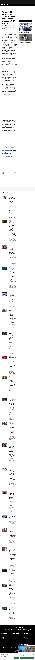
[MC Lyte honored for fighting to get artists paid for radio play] (4, 294)
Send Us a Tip (15, 637)
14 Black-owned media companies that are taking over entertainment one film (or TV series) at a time (12, 383)
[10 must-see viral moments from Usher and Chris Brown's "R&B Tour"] (4, 608)
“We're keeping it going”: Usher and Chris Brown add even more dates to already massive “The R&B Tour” (12, 475)
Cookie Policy (5, 656)
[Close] (34, 654)
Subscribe (25, 634)
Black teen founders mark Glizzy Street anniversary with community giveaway (24, 32)
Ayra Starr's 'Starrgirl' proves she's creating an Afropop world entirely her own (12, 534)
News (3, 9)
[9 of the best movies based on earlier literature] (4, 570)
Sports (10, 332)
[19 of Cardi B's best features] (4, 516)
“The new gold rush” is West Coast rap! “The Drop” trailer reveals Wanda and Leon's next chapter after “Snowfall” (12, 429)
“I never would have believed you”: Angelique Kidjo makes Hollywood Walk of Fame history (12, 362)
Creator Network (4, 639)
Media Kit (14, 638)
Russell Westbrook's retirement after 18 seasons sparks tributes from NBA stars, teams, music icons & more (12, 591)
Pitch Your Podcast (4, 638)
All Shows (2, 634)
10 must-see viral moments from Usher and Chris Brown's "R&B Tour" (12, 612)
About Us (14, 634)
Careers (14, 639)
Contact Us (26, 636)
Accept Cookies (17, 658)
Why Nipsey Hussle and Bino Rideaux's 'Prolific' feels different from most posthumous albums (12, 554)
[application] (26, 650)
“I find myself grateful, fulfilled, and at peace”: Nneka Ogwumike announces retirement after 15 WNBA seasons (12, 340)
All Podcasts (3, 636)
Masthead (14, 636)
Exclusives (11, 267)
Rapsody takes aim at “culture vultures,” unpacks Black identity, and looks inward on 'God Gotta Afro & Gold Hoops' (12, 204)
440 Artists (3, 641)
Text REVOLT (26, 637)
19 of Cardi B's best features (12, 518)
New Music (11, 547)
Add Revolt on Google (7, 32)
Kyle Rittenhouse (12, 60)
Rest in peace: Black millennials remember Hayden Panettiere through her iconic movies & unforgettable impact (12, 498)
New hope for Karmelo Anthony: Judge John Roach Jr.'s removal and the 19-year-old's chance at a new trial (12, 252)
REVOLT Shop (26, 638)
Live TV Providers (4, 637)
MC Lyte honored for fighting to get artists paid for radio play (12, 296)
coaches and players (12, 93)
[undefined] (25, 27)
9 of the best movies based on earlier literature (12, 572)
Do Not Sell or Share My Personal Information (27, 658)
